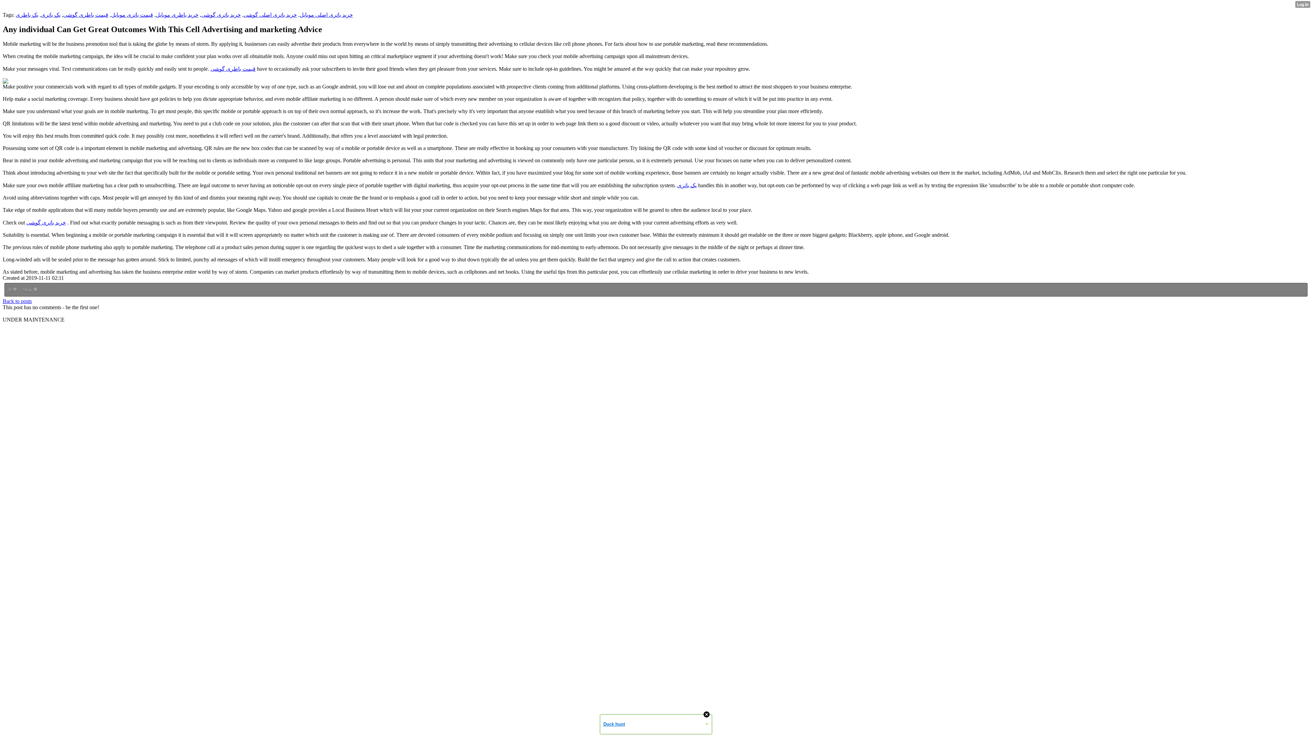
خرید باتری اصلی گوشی (270, 15)
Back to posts (17, 301)
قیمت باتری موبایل (132, 15)
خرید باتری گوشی (221, 15)
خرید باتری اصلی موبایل (326, 15)
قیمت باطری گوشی (85, 15)
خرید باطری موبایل (177, 15)
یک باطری (27, 15)
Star (28, 289)
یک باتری (50, 15)
